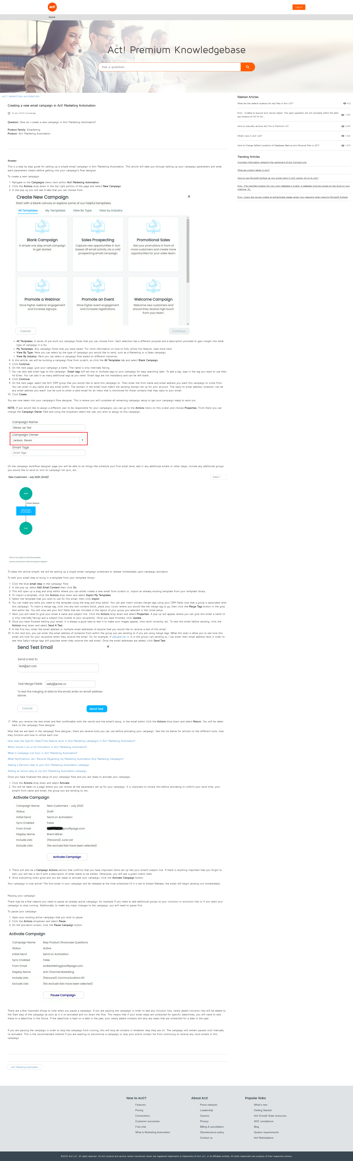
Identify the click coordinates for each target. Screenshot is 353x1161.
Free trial (140, 1126)
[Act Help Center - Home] (52, 7)
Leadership (206, 1110)
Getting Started (263, 1110)
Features (140, 1104)
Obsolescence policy (212, 1132)
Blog (256, 1126)
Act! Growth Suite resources (270, 1115)
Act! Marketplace (263, 1137)
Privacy (204, 1121)
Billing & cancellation (212, 1126)
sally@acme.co (120, 636)
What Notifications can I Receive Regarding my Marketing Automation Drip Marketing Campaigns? (66, 758)
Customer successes (147, 1121)
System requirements (266, 1132)
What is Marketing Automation (152, 1132)
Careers (204, 1115)
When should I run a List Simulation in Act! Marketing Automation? (47, 746)
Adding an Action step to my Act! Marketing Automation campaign (47, 770)
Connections (142, 1115)
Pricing (139, 1110)
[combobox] (169, 67)
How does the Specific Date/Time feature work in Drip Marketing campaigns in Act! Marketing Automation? (72, 740)
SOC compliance (263, 1121)
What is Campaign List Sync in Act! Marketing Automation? (42, 753)
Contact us (206, 1137)
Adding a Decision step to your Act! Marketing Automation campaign (48, 764)
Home (52, 17)
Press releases (208, 1104)
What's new (260, 1104)
